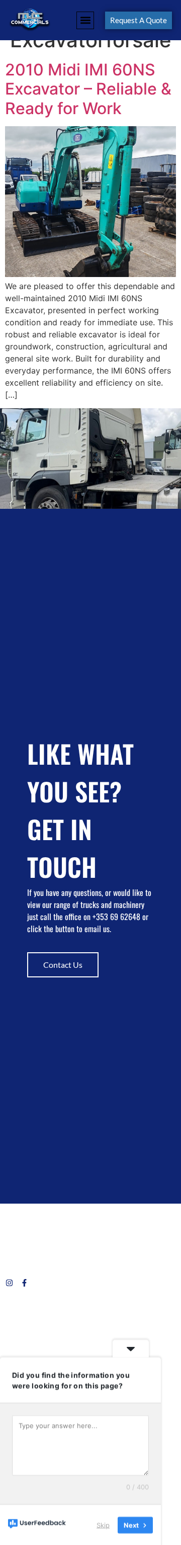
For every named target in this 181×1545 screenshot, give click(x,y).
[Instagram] (9, 1283)
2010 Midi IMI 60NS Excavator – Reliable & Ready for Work (88, 89)
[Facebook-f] (24, 1283)
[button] (85, 20)
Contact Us (62, 964)
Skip (103, 1524)
